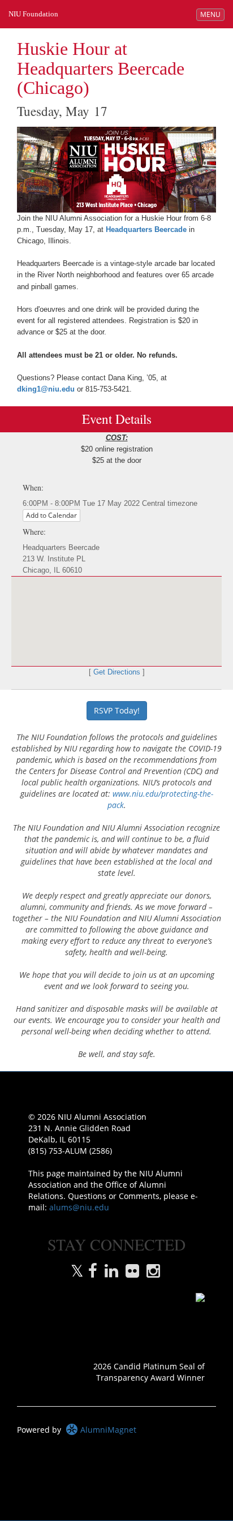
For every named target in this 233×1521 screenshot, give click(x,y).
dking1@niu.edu (46, 389)
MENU (212, 14)
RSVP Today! (117, 710)
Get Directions (116, 672)
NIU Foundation (33, 14)
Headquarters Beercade (146, 230)
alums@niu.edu (79, 1207)
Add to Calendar (51, 515)
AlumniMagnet (107, 1429)
